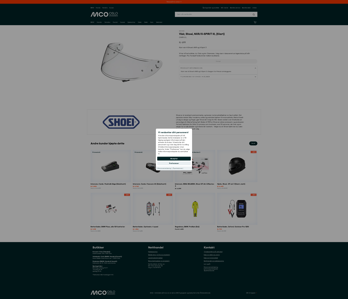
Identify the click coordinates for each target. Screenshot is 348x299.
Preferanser (174, 163)
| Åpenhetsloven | (177, 168)
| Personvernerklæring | (164, 168)
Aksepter (174, 158)
